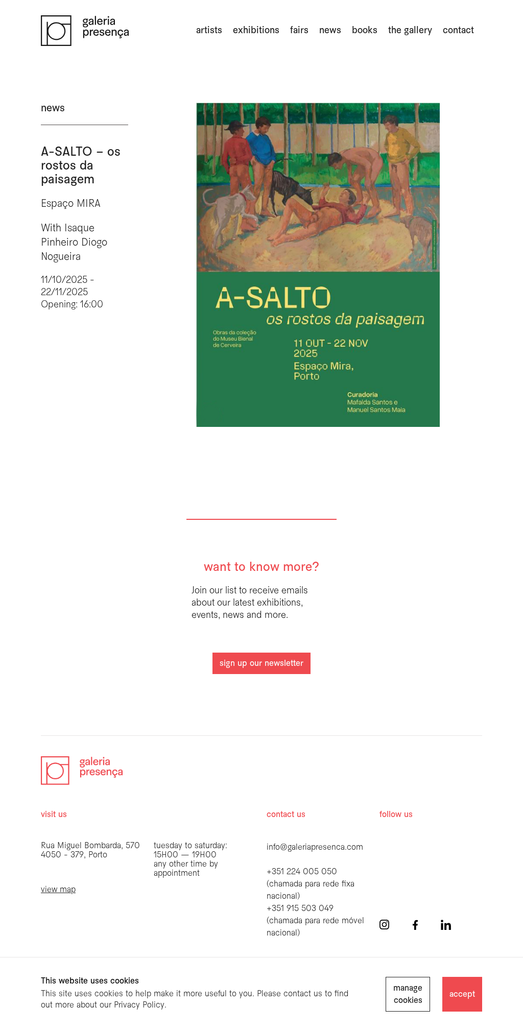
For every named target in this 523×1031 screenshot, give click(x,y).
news (330, 30)
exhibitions (256, 30)
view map (58, 890)
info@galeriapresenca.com (315, 847)
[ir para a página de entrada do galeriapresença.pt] (85, 30)
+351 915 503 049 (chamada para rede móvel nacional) (315, 921)
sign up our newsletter (261, 663)
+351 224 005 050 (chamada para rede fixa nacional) (310, 884)
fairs (299, 30)
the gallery (410, 30)
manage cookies (407, 994)
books (364, 30)
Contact (458, 30)
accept (462, 994)
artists (209, 30)
